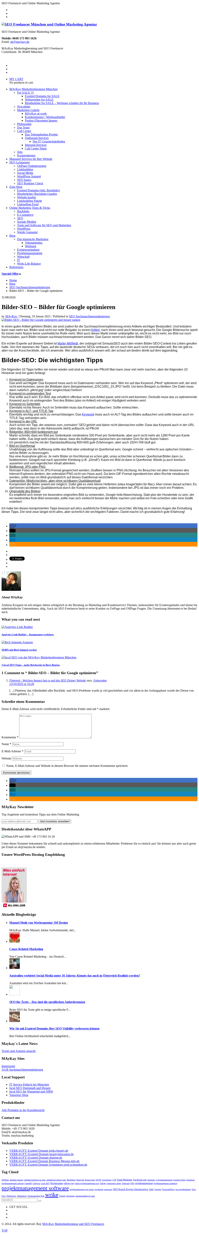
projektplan (99, 1189)
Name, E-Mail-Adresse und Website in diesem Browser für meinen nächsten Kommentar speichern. (67, 765)
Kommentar (10, 737)
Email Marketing (124, 1179)
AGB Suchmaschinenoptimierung (22, 1069)
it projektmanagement (164, 1180)
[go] (39, 1201)
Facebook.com (140, 1179)
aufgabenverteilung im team (35, 1180)
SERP (151, 1189)
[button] (12, 526)
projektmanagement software (35, 1188)
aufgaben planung (16, 1180)
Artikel (95, 330)
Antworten (100, 680)
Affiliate (5, 1180)
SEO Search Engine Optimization (130, 1189)
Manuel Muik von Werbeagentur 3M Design (38, 922)
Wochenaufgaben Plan (35, 1196)
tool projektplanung (183, 1189)
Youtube (62, 1196)
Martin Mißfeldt (68, 343)
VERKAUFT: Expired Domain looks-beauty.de (38, 1150)
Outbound (126, 1183)
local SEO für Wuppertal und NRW (31, 1091)
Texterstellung (168, 1189)
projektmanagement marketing (165, 1183)
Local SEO (45, 1183)
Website (6, 758)
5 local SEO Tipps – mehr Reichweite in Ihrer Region (31, 664)
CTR (114, 1180)
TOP (5, 1230)
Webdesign (11, 1196)
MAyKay (11, 316)
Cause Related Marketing (26, 949)
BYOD (98, 1180)
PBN (132, 1183)
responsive (108, 1189)
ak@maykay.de (19, 41)
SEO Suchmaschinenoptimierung (89, 316)
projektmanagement (144, 1183)
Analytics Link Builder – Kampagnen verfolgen (28, 634)
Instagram (151, 1180)
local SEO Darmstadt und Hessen (30, 1088)
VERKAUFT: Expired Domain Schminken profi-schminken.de (48, 1164)
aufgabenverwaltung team (56, 1180)
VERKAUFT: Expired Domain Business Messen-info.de (44, 1161)
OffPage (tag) (69, 1183)
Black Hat (80, 1180)
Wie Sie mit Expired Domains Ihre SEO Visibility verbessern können (54, 1028)
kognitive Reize (179, 1180)
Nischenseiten (56, 1183)
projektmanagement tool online (82, 1189)
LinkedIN (28, 1183)
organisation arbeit (114, 1183)
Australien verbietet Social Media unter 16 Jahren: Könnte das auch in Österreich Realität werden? (74, 975)
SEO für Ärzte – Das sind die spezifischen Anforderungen (47, 1002)
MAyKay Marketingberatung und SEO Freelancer (73, 1224)
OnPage (103, 1183)
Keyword (88, 414)
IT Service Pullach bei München (29, 1084)
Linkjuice (36, 1183)
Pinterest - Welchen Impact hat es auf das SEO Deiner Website (47, 680)
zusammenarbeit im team (85, 1196)
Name (6, 744)
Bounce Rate (90, 1180)
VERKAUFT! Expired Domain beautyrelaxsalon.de (41, 1154)
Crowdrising (107, 1180)
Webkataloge (22, 1196)
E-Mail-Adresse (12, 751)
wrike (51, 1194)
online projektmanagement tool (87, 1183)
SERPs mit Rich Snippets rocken (19, 649)
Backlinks (71, 1180)
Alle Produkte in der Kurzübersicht (23, 1110)
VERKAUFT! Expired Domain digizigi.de (35, 1157)
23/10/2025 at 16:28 (21, 684)
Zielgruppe (70, 1196)
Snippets (157, 1189)
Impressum (8, 1066)
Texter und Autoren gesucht (19, 1051)
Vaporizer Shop (18, 1095)
